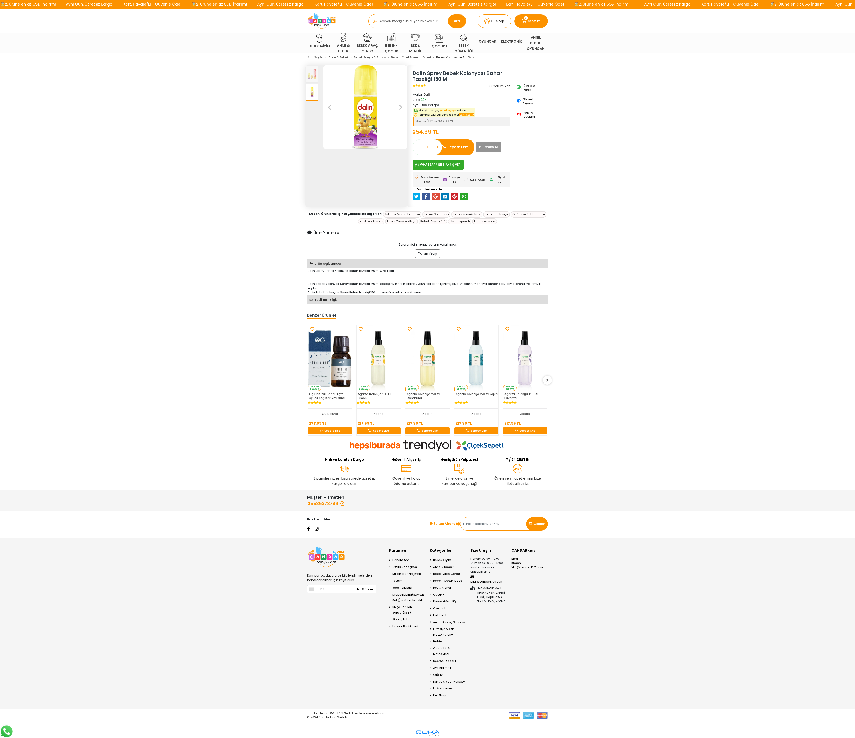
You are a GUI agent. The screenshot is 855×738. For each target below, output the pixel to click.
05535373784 (323, 503)
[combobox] (312, 589)
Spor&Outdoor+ (444, 661)
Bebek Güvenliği (444, 601)
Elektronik (440, 615)
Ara (457, 21)
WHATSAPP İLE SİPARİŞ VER (440, 164)
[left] (308, 380)
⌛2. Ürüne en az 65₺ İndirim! (28, 4)
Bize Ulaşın (480, 550)
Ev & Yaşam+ (442, 688)
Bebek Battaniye (496, 214)
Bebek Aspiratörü (433, 221)
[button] (494, 21)
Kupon (516, 563)
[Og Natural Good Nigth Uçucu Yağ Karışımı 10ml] (330, 358)
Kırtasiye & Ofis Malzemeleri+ (443, 632)
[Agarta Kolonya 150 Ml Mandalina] (427, 358)
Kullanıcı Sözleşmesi (406, 574)
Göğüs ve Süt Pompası (528, 214)
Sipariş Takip (401, 619)
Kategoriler (441, 550)
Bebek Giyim (442, 560)
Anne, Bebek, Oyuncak (449, 622)
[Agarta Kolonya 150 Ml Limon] (379, 358)
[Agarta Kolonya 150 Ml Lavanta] (525, 358)
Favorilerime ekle (429, 189)
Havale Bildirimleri (405, 626)
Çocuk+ (438, 594)
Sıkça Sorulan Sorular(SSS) (402, 610)
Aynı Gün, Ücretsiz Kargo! (89, 4)
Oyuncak (439, 608)
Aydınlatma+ (442, 668)
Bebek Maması (484, 221)
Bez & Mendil (442, 588)
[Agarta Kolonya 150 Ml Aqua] (476, 358)
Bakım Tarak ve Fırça (401, 221)
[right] (547, 380)
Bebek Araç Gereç (446, 574)
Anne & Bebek (443, 567)
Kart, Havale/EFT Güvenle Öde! (152, 4)
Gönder (539, 524)
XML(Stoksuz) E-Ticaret (527, 567)
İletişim (397, 581)
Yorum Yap (427, 253)
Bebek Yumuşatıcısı (467, 214)
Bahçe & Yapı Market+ (449, 681)
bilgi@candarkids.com (486, 581)
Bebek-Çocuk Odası (448, 581)
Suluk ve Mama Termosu (402, 214)
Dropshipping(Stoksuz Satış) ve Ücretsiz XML (408, 597)
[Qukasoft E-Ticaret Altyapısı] (427, 733)
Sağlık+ (438, 675)
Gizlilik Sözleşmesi (405, 567)
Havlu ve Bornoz (371, 221)
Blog (514, 559)
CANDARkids (523, 550)
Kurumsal (398, 550)
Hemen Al (490, 147)
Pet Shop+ (440, 695)
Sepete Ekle (457, 147)
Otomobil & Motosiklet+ (441, 651)
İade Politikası (402, 588)
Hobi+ (437, 641)
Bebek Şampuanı (436, 214)
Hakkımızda (400, 560)
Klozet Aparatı (460, 221)
